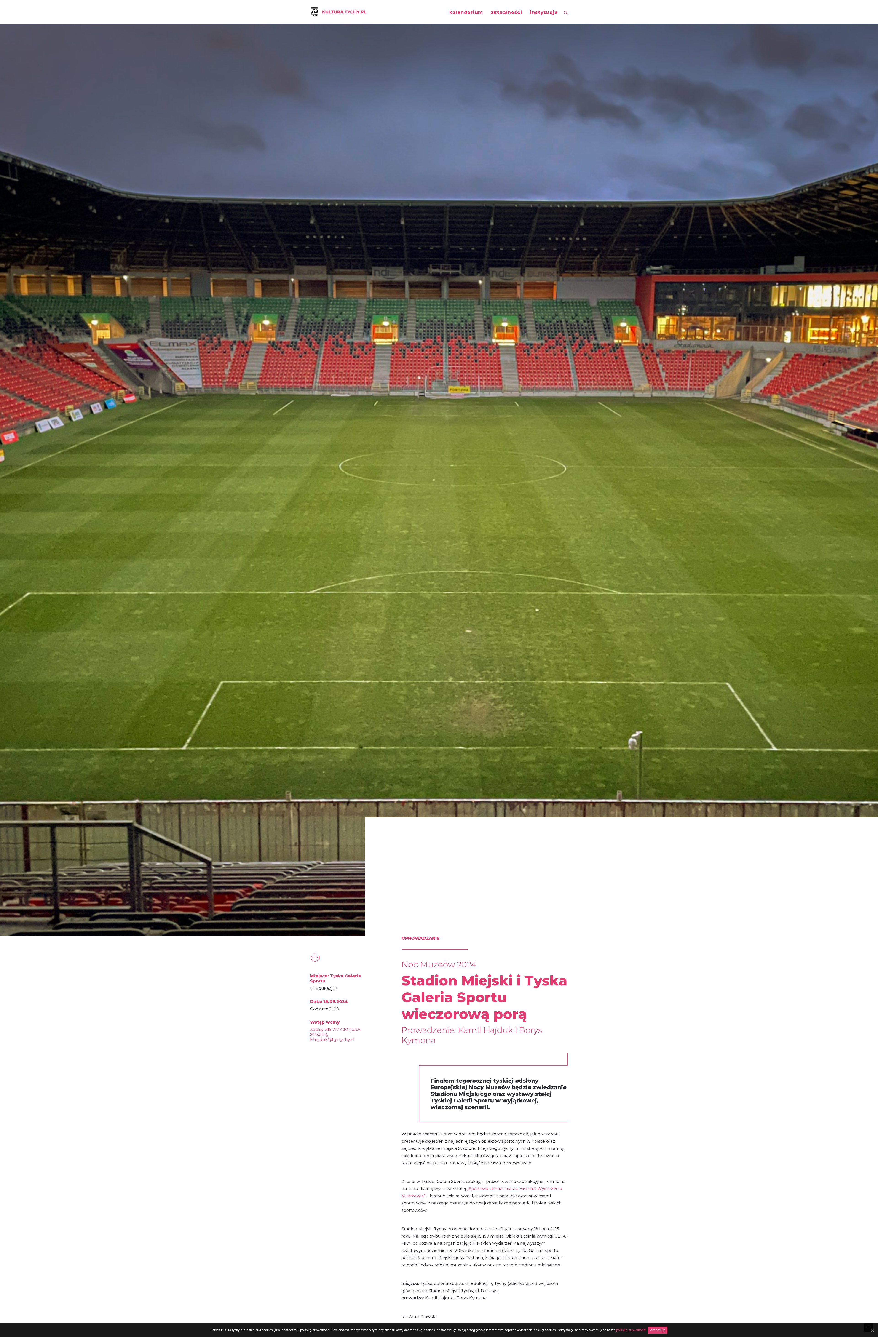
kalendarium (466, 12)
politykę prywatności (631, 1330)
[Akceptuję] (872, 1330)
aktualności (506, 12)
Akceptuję (657, 1330)
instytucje (544, 12)
